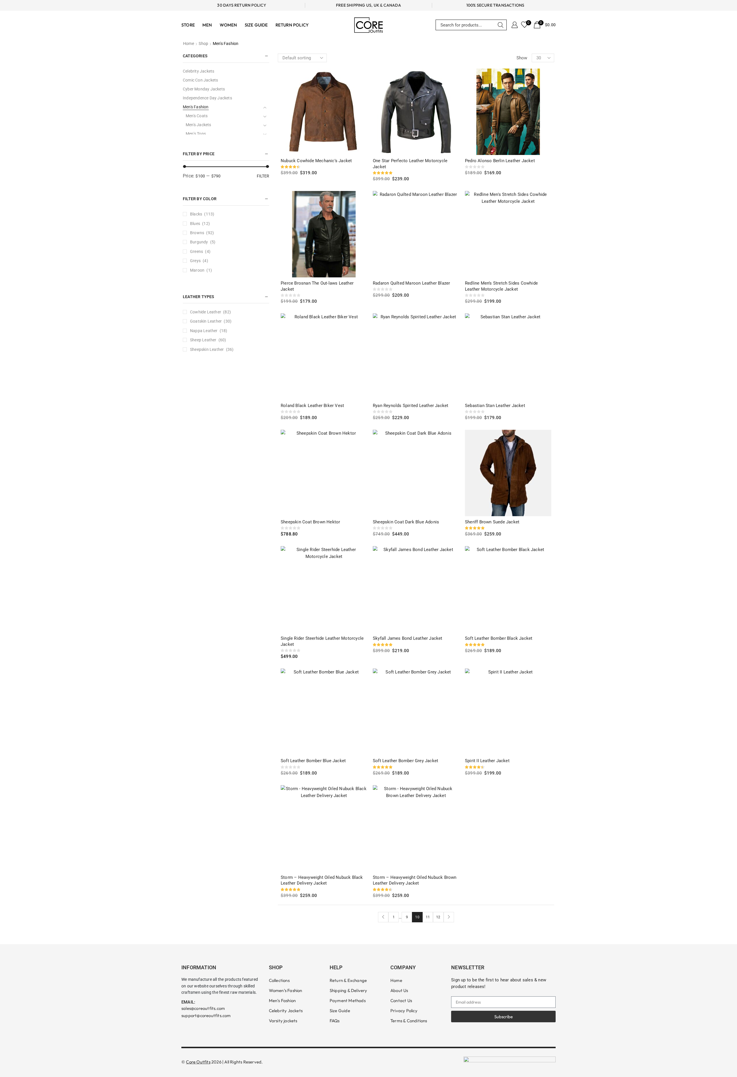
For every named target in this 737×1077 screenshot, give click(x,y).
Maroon (197, 270)
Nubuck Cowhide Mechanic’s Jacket (316, 160)
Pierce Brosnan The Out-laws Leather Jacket (317, 286)
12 (438, 917)
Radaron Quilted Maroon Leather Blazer (411, 283)
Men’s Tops (196, 133)
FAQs (335, 1020)
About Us (399, 990)
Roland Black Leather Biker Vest (312, 405)
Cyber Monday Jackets (204, 89)
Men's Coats (197, 115)
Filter (263, 176)
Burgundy (199, 242)
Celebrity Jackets (198, 71)
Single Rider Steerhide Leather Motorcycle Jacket (322, 641)
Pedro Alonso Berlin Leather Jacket (500, 160)
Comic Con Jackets (200, 80)
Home (188, 43)
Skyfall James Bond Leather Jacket (407, 638)
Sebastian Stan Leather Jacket (495, 405)
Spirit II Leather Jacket (487, 760)
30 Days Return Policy (241, 5)
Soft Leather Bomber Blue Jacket (313, 760)
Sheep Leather (203, 340)
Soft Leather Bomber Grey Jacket (405, 760)
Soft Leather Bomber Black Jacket (498, 638)
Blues (195, 223)
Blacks (196, 214)
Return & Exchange (348, 980)
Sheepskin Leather (207, 349)
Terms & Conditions (408, 1020)
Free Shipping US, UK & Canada (368, 5)
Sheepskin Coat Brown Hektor (310, 522)
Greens (196, 251)
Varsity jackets (283, 1020)
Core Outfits (198, 1062)
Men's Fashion (196, 107)
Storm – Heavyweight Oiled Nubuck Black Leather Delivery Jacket (322, 880)
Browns (197, 232)
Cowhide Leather (205, 312)
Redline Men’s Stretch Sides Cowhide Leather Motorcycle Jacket (501, 286)
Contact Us (401, 1000)
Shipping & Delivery (348, 990)
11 (428, 917)
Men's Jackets (198, 124)
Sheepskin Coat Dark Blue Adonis (406, 522)
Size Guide (340, 1010)
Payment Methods (348, 1000)
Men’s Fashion (282, 1000)
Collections (279, 980)
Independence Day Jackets (207, 98)
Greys (195, 260)
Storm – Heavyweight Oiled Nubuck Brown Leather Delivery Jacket (415, 880)
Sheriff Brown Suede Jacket (492, 522)
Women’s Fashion (285, 990)
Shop (203, 43)
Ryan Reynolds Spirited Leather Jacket (410, 405)
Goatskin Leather (206, 321)
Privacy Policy (403, 1010)
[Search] (500, 25)
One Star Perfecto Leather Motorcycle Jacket (410, 163)
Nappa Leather (204, 330)
